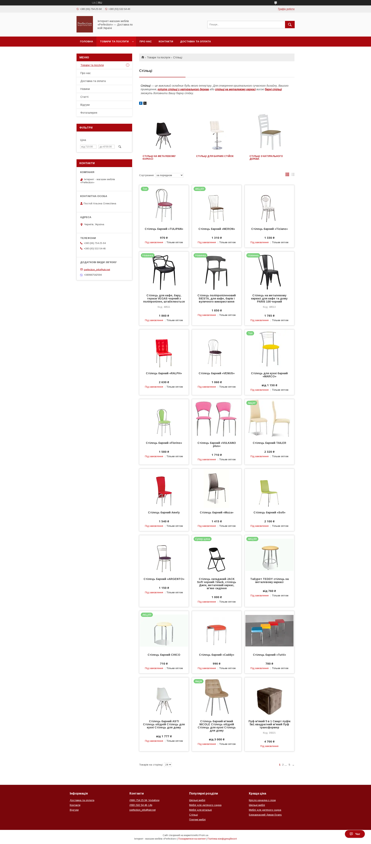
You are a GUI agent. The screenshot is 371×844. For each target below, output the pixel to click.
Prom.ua (203, 835)
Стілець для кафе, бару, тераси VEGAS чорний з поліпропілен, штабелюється (164, 298)
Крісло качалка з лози (262, 800)
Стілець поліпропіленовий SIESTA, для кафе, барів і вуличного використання (216, 298)
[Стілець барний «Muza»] (216, 488)
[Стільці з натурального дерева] (270, 132)
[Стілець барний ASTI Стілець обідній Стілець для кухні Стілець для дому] (164, 697)
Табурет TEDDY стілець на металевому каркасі (269, 580)
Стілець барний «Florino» (164, 442)
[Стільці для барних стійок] (217, 132)
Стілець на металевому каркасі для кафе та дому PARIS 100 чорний (269, 298)
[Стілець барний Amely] (164, 488)
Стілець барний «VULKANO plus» (216, 444)
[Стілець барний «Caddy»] (216, 630)
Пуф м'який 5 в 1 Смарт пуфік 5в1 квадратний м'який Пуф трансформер (269, 724)
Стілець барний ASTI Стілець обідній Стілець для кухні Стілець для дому (164, 724)
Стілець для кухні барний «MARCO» (269, 375)
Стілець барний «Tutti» (269, 654)
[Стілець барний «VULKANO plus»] (216, 418)
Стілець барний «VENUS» (217, 373)
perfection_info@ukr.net (97, 269)
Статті (84, 96)
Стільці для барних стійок (215, 156)
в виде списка (292, 175)
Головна (86, 41)
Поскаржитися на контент (192, 838)
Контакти (166, 41)
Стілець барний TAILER (269, 442)
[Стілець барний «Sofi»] (269, 488)
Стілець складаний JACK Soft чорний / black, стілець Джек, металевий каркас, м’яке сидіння (216, 583)
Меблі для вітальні (200, 809)
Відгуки (85, 104)
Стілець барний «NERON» (216, 228)
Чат (357, 833)
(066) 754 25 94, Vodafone (144, 800)
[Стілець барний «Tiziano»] (269, 204)
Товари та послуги (114, 41)
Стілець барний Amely (164, 512)
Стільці (193, 814)
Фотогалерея (88, 112)
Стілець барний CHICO (164, 654)
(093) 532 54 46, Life (140, 805)
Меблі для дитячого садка (205, 805)
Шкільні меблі (197, 800)
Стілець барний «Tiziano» (269, 228)
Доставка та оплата (195, 41)
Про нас (146, 41)
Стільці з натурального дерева (266, 157)
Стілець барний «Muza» (216, 512)
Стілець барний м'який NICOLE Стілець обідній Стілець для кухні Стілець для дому (217, 726)
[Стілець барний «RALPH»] (164, 349)
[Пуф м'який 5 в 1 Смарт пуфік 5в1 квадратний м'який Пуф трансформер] (269, 697)
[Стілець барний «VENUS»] (216, 349)
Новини (85, 88)
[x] (144, 103)
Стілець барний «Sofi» (269, 512)
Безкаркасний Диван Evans (265, 814)
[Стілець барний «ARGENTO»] (164, 554)
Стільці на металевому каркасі (159, 157)
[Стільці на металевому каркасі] (163, 132)
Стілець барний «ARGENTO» (164, 579)
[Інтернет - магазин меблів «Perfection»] (85, 31)
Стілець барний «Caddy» (216, 654)
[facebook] (140, 103)
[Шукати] (290, 24)
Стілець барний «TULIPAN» (164, 228)
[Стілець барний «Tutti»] (269, 630)
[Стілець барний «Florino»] (164, 418)
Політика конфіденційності (222, 838)
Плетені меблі (197, 819)
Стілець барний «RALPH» (164, 373)
